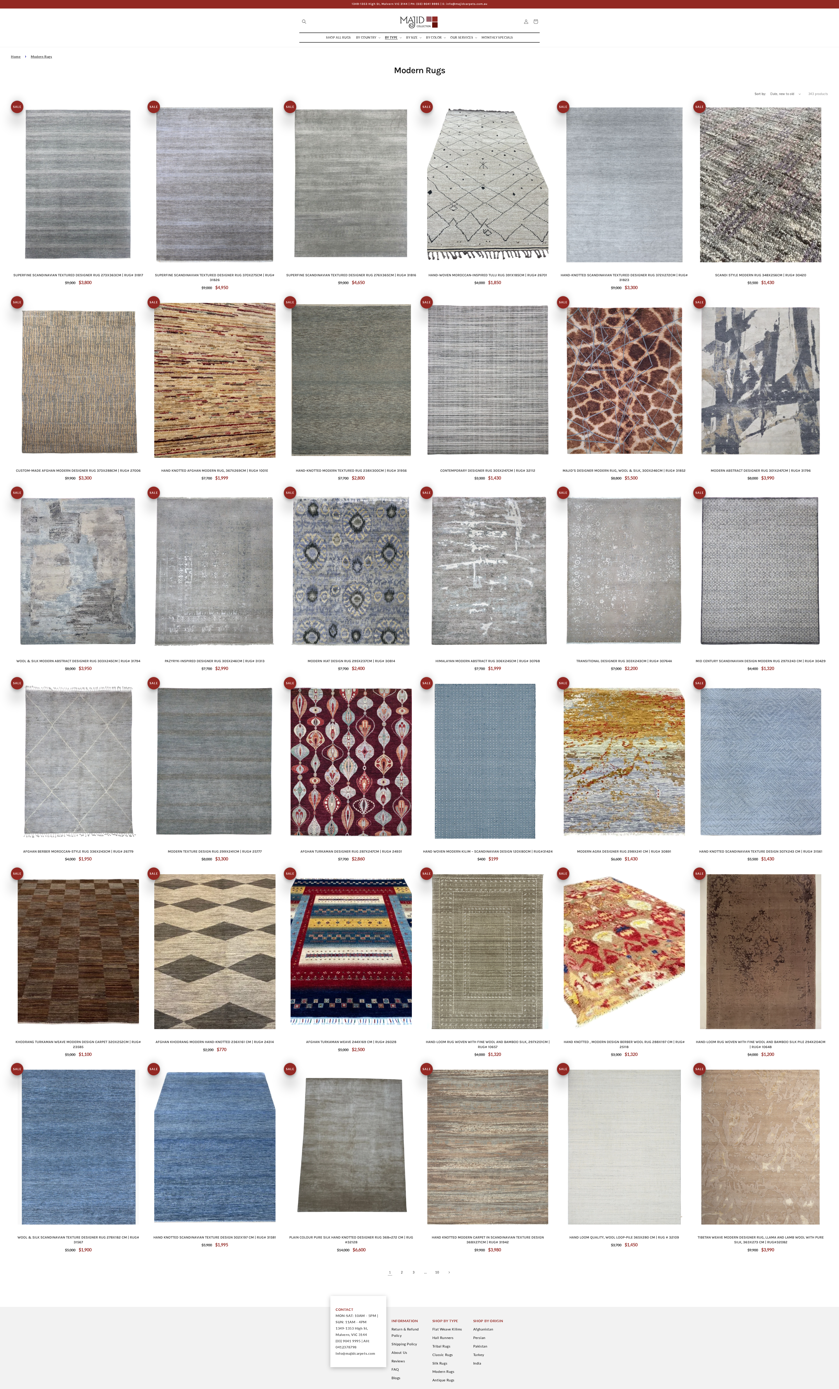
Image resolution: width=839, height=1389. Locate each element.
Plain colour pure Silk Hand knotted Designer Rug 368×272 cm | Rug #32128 (351, 1239)
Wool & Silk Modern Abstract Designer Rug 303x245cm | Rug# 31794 (78, 661)
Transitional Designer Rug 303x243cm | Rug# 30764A (624, 661)
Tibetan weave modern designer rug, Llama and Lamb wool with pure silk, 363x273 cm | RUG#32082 (761, 1239)
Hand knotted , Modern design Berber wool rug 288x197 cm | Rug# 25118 (624, 1044)
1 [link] (390, 1272)
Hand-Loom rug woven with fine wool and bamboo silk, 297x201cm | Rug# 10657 (488, 1044)
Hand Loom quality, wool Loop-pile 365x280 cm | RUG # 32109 (624, 1237)
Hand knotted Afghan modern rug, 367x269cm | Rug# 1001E (214, 470)
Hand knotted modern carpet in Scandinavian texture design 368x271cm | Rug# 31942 (488, 1239)
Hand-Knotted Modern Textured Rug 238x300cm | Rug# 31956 (351, 470)
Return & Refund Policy (405, 1332)
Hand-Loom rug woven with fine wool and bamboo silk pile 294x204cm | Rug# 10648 (760, 1044)
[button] (304, 21)
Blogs (396, 1378)
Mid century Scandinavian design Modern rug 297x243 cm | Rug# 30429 (761, 661)
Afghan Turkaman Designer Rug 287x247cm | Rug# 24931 (351, 851)
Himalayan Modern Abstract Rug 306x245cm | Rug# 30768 (487, 661)
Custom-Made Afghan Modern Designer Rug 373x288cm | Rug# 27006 (78, 470)
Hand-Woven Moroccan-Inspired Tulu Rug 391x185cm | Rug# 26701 (487, 275)
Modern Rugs (41, 57)
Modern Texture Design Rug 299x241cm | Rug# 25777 (215, 851)
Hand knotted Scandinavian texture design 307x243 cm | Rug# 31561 (760, 851)
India (477, 1363)
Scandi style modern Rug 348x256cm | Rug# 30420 (760, 275)
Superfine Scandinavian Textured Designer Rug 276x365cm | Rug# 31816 (351, 275)
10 (437, 1272)
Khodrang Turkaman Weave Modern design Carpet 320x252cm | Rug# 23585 (78, 1044)
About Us (399, 1352)
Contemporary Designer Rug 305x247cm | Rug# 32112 (487, 470)
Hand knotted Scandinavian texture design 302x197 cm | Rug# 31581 (214, 1237)
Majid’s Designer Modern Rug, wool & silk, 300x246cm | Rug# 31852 (624, 470)
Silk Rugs (439, 1363)
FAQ (395, 1369)
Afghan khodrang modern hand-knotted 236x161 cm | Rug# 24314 (215, 1042)
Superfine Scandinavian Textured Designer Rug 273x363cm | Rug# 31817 (78, 275)
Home (16, 57)
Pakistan (480, 1346)
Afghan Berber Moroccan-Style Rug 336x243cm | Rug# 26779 (78, 851)
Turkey (478, 1355)
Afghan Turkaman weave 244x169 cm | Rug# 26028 (351, 1042)
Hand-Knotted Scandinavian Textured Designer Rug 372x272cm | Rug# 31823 (624, 277)
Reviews (398, 1361)
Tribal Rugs (441, 1346)
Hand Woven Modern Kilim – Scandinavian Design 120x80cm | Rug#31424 (488, 851)
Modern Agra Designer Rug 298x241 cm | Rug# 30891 (624, 851)
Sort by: (760, 94)
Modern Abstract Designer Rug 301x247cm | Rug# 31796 (761, 470)
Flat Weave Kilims (447, 1329)
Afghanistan (483, 1329)
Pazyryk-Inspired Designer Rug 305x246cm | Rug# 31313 (215, 661)
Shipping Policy (404, 1344)
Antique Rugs (443, 1380)
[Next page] (449, 1272)
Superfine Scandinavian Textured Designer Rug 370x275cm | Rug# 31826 (214, 277)
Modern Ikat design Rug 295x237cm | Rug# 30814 (351, 661)
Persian (479, 1337)
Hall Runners (443, 1337)
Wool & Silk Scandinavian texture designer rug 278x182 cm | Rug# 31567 (78, 1239)
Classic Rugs (442, 1355)
